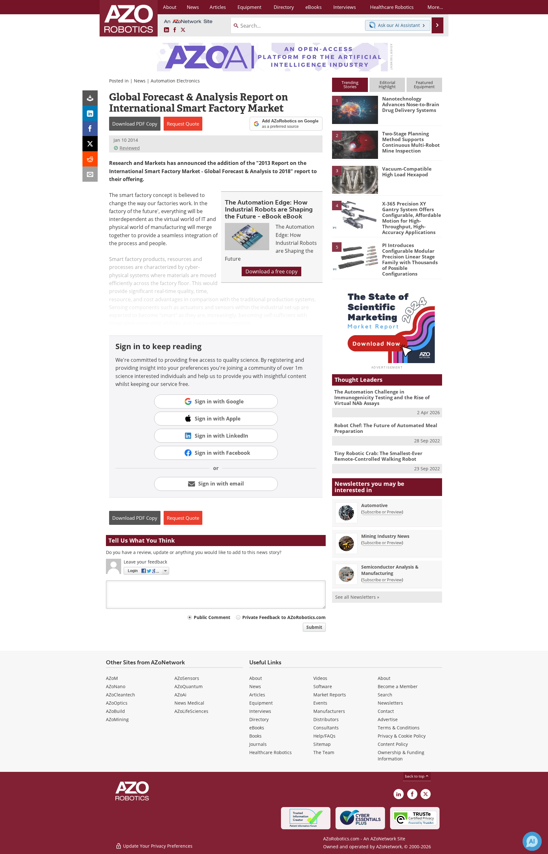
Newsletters (390, 703)
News (140, 81)
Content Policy (393, 744)
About (255, 678)
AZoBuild (115, 711)
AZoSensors (186, 678)
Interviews (260, 711)
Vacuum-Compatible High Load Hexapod (407, 172)
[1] (355, 109)
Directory (259, 719)
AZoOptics (116, 703)
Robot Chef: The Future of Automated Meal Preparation (385, 428)
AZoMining (117, 719)
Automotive (374, 505)
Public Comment (212, 617)
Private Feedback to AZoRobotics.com (284, 617)
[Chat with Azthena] (532, 841)
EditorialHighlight (387, 84)
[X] (90, 143)
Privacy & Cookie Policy (402, 736)
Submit (314, 627)
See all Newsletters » (357, 597)
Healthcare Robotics (270, 752)
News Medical (189, 703)
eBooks (256, 728)
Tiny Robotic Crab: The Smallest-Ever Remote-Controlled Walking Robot (378, 456)
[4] (355, 214)
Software (322, 686)
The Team (323, 752)
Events (320, 703)
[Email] (90, 174)
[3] (355, 179)
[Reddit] (90, 158)
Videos (320, 678)
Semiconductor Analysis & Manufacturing (390, 570)
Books (255, 736)
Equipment (261, 703)
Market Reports (329, 695)
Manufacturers (329, 711)
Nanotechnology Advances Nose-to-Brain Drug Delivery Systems (410, 104)
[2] (355, 144)
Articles (257, 695)
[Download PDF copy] (90, 98)
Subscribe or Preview (382, 512)
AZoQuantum (188, 686)
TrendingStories (350, 84)
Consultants (326, 728)
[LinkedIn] (90, 113)
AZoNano (115, 686)
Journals (258, 744)
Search (385, 695)
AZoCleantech (120, 695)
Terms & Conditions (399, 728)
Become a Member (398, 686)
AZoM (112, 678)
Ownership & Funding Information (401, 755)
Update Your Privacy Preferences (157, 846)
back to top (415, 776)
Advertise (388, 719)
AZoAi (180, 695)
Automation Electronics (175, 81)
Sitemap (322, 744)
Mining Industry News (385, 536)
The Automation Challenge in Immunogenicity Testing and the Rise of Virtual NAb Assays (382, 397)
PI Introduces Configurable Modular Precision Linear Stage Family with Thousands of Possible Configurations (410, 259)
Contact (386, 711)
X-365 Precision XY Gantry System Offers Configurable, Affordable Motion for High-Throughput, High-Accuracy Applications (411, 217)
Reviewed (130, 148)
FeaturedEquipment (424, 84)
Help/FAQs (324, 736)
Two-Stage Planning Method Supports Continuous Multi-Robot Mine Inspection (411, 142)
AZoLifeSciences (191, 711)
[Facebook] (90, 128)
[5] (355, 256)
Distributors (326, 719)
